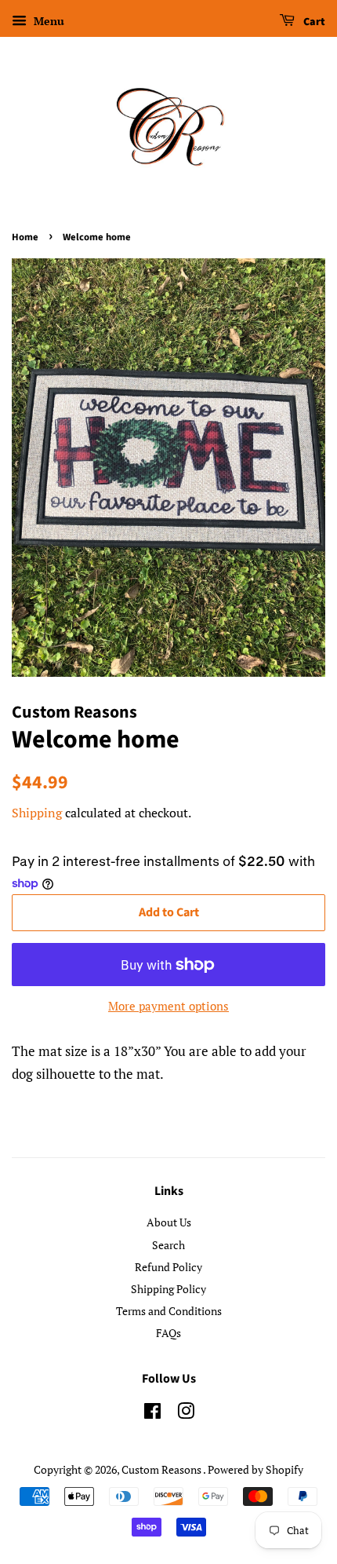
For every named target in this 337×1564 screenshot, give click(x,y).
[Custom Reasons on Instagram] (185, 1413)
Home (25, 237)
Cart (313, 22)
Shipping (37, 812)
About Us (169, 1222)
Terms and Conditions (169, 1310)
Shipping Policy (168, 1288)
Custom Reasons (162, 1469)
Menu (47, 20)
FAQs (168, 1332)
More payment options (168, 1006)
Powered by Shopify (255, 1469)
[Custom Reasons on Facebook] (152, 1413)
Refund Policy (168, 1266)
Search (168, 1244)
